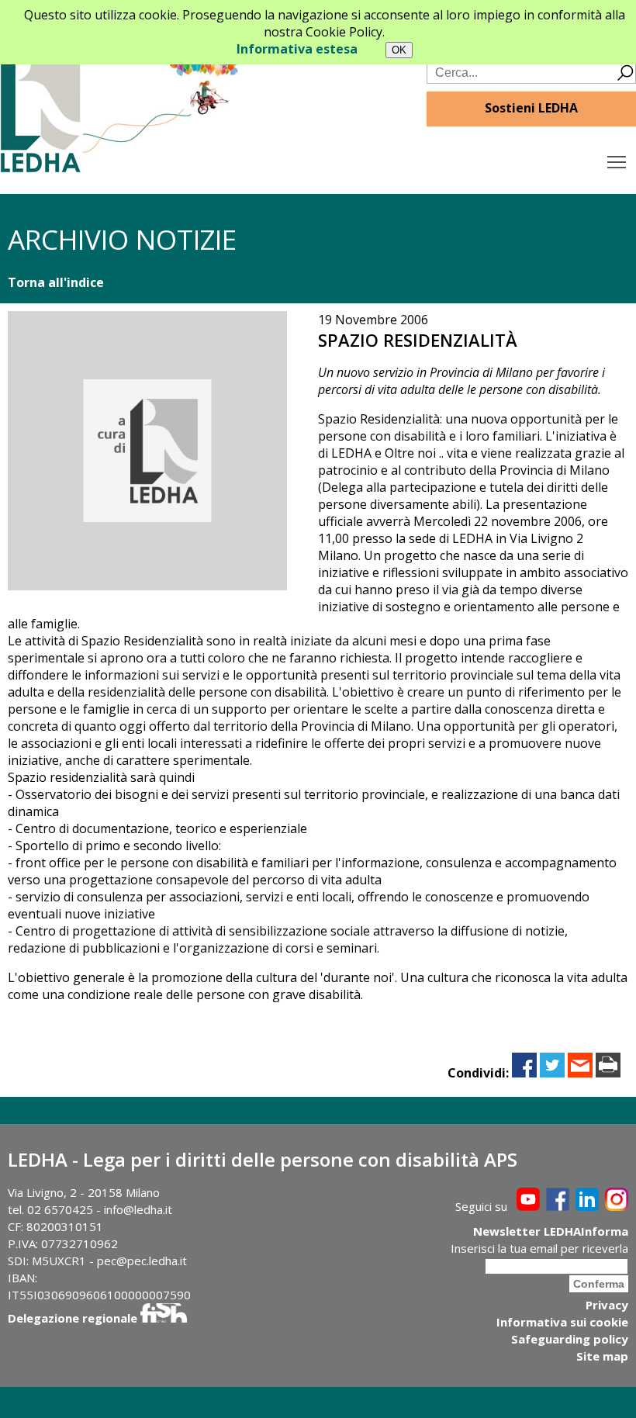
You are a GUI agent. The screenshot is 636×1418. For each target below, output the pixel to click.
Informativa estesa (297, 48)
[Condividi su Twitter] (552, 1072)
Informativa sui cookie (562, 1322)
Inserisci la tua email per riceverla (539, 1248)
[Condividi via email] (580, 1072)
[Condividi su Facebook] (524, 1072)
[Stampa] (608, 1072)
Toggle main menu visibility (617, 161)
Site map (602, 1356)
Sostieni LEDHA (531, 107)
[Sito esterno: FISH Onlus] (163, 1318)
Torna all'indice (56, 282)
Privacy (607, 1305)
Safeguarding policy (569, 1339)
